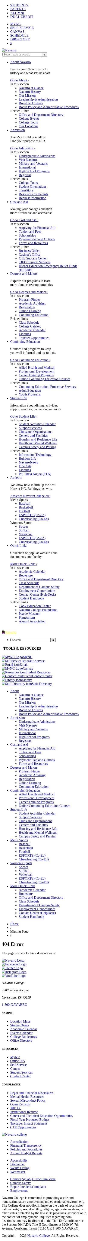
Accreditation (19, 1141)
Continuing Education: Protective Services (47, 386)
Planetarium (27, 617)
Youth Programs (30, 394)
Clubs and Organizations (35, 432)
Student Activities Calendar (37, 424)
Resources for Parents (33, 194)
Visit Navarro (28, 160)
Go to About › (19, 80)
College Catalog (30, 326)
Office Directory (21, 1040)
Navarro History (30, 92)
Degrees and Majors (23, 273)
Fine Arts (25, 466)
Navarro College (38, 1235)
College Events (29, 118)
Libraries (25, 334)
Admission (17, 130)
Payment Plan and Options (37, 239)
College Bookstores (23, 1036)
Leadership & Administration (38, 99)
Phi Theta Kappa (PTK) (35, 474)
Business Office (29, 250)
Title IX (15, 1108)
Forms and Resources (33, 243)
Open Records (20, 1104)
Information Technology (35, 454)
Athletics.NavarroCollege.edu (30, 496)
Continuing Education (33, 315)
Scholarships (27, 235)
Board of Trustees (31, 103)
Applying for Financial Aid (37, 228)
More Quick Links (22, 886)
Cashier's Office (29, 254)
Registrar (25, 175)
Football (24, 511)
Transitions (26, 190)
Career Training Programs (36, 375)
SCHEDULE (19, 35)
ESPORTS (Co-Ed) (32, 515)
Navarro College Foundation (38, 610)
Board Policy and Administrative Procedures (49, 107)
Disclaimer (17, 1164)
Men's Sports (19, 840)
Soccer (23, 526)
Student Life (18, 398)
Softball (24, 530)
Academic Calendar (32, 330)
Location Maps (20, 1021)
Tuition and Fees (30, 231)
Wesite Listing (19, 1168)
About (14, 691)
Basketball (26, 507)
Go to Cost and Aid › (24, 220)
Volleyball (25, 534)
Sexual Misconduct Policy (27, 1100)
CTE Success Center (33, 258)
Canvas (15, 1068)
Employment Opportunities (37, 590)
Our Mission (27, 95)
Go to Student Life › (23, 416)
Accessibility (19, 1160)
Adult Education (30, 390)
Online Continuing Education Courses (44, 379)
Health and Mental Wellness (38, 443)
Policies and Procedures (26, 1149)
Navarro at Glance (31, 88)
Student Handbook (31, 598)
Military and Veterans (33, 163)
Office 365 (17, 1061)
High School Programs (34, 171)
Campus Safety (20, 1183)
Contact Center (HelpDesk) (37, 594)
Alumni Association (32, 621)
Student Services (21, 1072)
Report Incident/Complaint (28, 1187)
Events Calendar (21, 1033)
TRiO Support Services (34, 262)
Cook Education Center (35, 606)
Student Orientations (32, 186)
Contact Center (20, 1076)
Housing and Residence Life (38, 439)
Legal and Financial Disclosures (31, 1093)
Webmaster (17, 1172)
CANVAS (17, 31)
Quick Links (18, 545)
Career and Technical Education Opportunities (41, 1116)
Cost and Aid (19, 202)
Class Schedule (29, 322)
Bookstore (26, 575)
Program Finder (29, 299)
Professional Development (36, 371)
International (27, 167)
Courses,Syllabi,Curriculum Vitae (33, 1179)
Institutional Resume (24, 1112)
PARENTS (18, 9)
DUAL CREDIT (21, 16)
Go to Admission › (22, 148)
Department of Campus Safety (39, 587)
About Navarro (20, 62)
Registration (27, 307)
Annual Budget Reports (26, 1153)
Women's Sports (21, 863)
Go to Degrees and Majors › (29, 292)
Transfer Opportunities (34, 338)
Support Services (30, 428)
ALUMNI (17, 13)
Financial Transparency (26, 1145)
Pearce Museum (29, 613)
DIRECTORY (20, 39)
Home (14, 924)
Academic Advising (32, 303)
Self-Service (18, 1065)
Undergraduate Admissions (37, 156)
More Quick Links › (23, 564)
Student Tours (19, 1025)
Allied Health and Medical (36, 367)
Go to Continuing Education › (30, 360)
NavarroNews (28, 462)
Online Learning (30, 311)
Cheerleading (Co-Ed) (34, 519)
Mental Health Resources (27, 1096)
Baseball (24, 503)
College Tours (28, 122)
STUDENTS (19, 5)
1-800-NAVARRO (14, 1004)
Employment (19, 1190)
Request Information (32, 198)
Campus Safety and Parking (37, 447)
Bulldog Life (27, 458)
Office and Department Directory (41, 114)
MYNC (15, 24)
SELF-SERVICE (22, 28)
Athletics (16, 477)
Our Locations (28, 126)
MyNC (15, 1057)
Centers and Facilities (33, 435)
